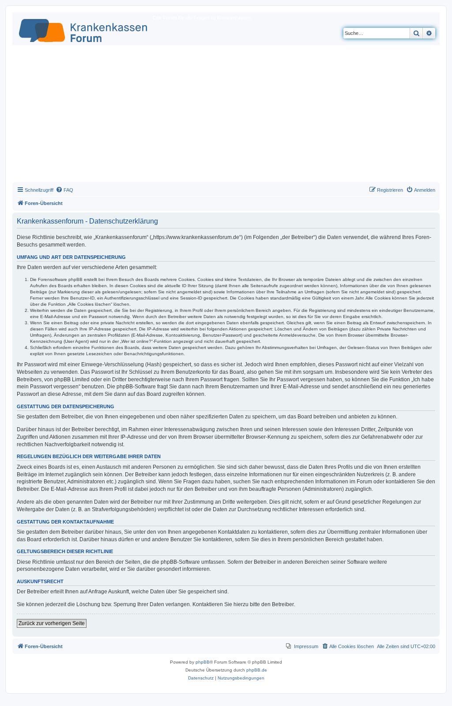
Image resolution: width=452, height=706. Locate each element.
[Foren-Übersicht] (84, 29)
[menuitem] (64, 190)
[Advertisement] (226, 116)
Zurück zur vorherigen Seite (52, 623)
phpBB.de (256, 670)
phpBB (203, 662)
